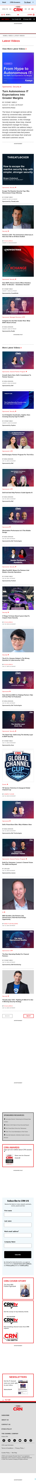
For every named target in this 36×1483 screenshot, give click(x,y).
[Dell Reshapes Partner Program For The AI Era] (18, 432)
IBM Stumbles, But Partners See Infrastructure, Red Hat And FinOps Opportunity (14, 917)
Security (4, 231)
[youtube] (20, 1440)
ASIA (3, 9)
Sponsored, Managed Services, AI (12, 317)
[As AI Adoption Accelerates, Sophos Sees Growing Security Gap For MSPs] (18, 392)
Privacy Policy (19, 1448)
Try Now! (27, 2)
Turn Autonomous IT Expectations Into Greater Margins (15, 94)
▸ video (9, 35)
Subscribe (7, 1389)
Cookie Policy (6, 1452)
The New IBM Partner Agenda (9, 1285)
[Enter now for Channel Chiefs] (10, 1164)
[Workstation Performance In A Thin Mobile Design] (18, 508)
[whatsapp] (30, 1440)
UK (29, 9)
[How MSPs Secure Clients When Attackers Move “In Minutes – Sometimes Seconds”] (18, 247)
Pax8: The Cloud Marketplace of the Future (17, 1131)
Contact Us (6, 1424)
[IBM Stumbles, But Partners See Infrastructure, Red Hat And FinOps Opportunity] (18, 880)
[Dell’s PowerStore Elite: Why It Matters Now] (18, 802)
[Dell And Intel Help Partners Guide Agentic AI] (18, 470)
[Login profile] (34, 15)
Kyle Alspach (8, 241)
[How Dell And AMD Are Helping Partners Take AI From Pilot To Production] (18, 672)
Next (28, 1016)
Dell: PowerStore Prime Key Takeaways (16, 1128)
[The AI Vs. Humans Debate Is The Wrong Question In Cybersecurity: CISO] (18, 630)
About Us (5, 1420)
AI (3, 912)
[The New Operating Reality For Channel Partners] (18, 932)
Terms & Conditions (7, 1448)
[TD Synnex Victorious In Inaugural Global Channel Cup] (18, 752)
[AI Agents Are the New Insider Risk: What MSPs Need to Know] (18, 298)
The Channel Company (10, 1433)
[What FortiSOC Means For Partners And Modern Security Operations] (18, 548)
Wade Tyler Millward (11, 923)
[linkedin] (9, 1440)
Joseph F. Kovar (9, 794)
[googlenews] (25, 1440)
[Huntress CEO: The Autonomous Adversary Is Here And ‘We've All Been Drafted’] (18, 206)
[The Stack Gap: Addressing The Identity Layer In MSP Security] (18, 712)
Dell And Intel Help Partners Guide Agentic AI (17, 492)
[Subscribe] (23, 1394)
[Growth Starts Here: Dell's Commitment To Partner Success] (18, 353)
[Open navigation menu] (3, 14)
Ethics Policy (7, 1429)
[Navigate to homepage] (18, 11)
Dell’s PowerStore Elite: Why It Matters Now (17, 824)
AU (10, 9)
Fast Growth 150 (16, 19)
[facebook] (4, 1440)
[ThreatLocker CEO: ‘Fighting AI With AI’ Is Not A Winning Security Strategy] (18, 971)
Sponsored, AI (6, 451)
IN (7, 9)
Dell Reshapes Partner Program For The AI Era (18, 454)
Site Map (14, 1452)
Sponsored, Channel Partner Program (13, 371)
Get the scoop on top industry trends (16, 1311)
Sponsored (5, 527)
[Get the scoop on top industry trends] (11, 1320)
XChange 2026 (27, 19)
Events (4, 784)
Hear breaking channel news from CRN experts (16, 1327)
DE (26, 9)
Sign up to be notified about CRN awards (18, 1149)
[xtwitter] (14, 1440)
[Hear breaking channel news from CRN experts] (11, 1337)
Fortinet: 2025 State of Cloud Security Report (17, 1125)
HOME (5, 35)
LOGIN (30, 15)
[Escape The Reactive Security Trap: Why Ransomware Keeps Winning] (18, 155)
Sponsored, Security (11, 87)
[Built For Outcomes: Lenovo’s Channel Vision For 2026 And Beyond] (18, 840)
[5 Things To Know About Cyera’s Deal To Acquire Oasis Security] (18, 588)
